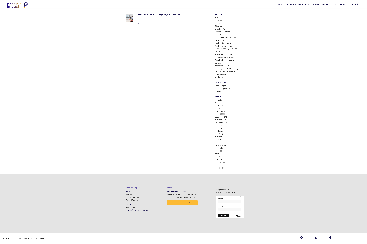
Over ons (218, 51)
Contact (218, 23)
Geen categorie (221, 85)
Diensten (218, 26)
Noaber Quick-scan (223, 43)
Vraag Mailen (220, 74)
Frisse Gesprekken (222, 31)
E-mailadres (222, 207)
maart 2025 (219, 108)
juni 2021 (218, 165)
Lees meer (142, 23)
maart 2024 (219, 134)
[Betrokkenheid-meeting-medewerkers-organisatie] (129, 18)
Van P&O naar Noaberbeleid (226, 71)
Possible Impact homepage (226, 60)
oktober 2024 (220, 120)
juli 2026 (218, 100)
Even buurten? (221, 29)
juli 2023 (218, 139)
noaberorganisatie (222, 88)
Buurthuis (219, 20)
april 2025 (219, 105)
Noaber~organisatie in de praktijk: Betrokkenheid (160, 14)
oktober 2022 (220, 145)
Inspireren (219, 34)
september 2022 (221, 148)
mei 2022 (218, 151)
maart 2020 (219, 168)
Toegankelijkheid (222, 66)
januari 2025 (220, 114)
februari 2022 (220, 159)
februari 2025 (220, 111)
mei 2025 (218, 103)
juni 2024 (218, 125)
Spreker (218, 63)
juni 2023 (218, 142)
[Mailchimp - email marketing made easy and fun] (238, 217)
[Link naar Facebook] (352, 4)
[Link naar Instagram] (355, 4)
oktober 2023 (220, 137)
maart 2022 (219, 156)
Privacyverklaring (39, 238)
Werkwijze (219, 77)
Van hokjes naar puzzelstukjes (227, 68)
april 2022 (219, 154)
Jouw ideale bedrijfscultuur (226, 37)
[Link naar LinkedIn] (358, 4)
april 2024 (219, 131)
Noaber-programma (223, 46)
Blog (217, 17)
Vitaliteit (218, 91)
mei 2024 (218, 128)
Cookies (27, 238)
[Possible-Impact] (17, 4)
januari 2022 (220, 162)
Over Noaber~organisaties (226, 49)
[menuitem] (280, 4)
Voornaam (221, 199)
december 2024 (221, 117)
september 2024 (221, 122)
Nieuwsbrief (220, 40)
